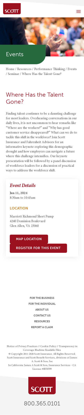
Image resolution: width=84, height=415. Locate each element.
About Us (42, 309)
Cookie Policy (48, 346)
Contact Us (42, 315)
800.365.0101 (42, 403)
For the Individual (42, 303)
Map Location (29, 239)
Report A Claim (42, 327)
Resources (42, 321)
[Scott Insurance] (12, 8)
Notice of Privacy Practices (22, 346)
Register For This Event (38, 248)
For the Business (42, 297)
